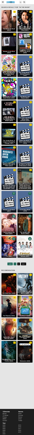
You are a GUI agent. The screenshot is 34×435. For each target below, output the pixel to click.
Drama (20, 417)
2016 (19, 430)
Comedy (20, 415)
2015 (19, 432)
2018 (19, 427)
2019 (19, 425)
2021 (4, 432)
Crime (20, 419)
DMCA (4, 419)
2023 (4, 428)
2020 (4, 434)
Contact (5, 420)
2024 (4, 427)
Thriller (20, 420)
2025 (4, 425)
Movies (5, 413)
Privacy (5, 417)
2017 (19, 428)
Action (20, 413)
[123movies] (10, 2)
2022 (4, 430)
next (23, 264)
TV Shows (5, 415)
